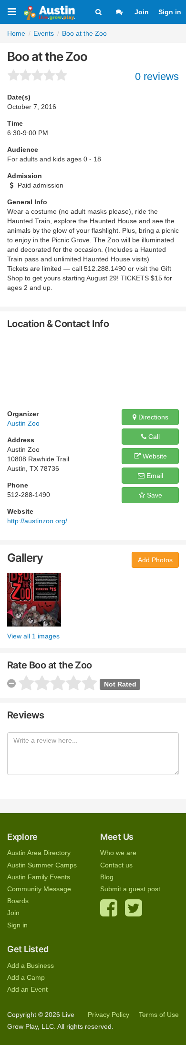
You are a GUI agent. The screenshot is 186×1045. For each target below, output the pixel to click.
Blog (107, 877)
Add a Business (30, 965)
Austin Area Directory (39, 852)
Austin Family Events (38, 877)
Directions (152, 417)
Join (141, 12)
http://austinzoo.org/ (37, 521)
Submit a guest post (130, 889)
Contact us (116, 865)
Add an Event (27, 989)
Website (154, 456)
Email (154, 475)
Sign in (169, 12)
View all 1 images (33, 636)
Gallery (25, 558)
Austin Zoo (23, 423)
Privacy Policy (108, 1014)
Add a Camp (26, 977)
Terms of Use (159, 1014)
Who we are (118, 852)
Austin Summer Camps (42, 865)
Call (153, 436)
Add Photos (155, 560)
